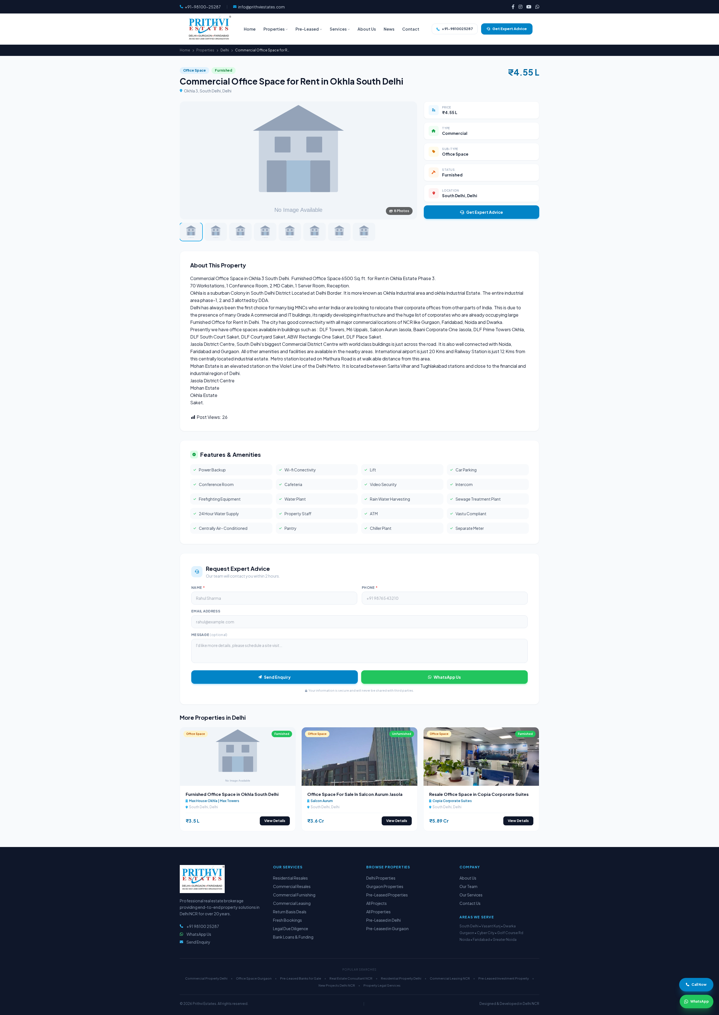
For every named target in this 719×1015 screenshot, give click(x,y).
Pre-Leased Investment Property (503, 978)
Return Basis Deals (289, 911)
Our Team (468, 886)
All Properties (378, 911)
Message (209, 635)
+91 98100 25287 (202, 926)
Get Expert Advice (484, 212)
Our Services (471, 894)
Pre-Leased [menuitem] (307, 28)
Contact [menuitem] (410, 28)
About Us (467, 877)
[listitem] (513, 6)
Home (185, 50)
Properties (205, 50)
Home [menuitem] (250, 28)
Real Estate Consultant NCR (350, 978)
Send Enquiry (277, 677)
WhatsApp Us (447, 677)
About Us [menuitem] (367, 28)
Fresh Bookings (287, 920)
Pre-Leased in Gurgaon (387, 928)
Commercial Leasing (292, 903)
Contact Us (470, 903)
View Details (274, 821)
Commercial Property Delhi (206, 978)
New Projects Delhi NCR (336, 985)
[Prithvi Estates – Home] (208, 29)
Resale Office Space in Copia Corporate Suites (479, 794)
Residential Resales (290, 877)
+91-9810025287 (457, 28)
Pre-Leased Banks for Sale (300, 978)
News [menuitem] (389, 28)
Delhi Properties (380, 877)
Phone (369, 587)
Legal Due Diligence (290, 928)
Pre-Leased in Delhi (383, 920)
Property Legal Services (382, 985)
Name (198, 587)
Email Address (205, 611)
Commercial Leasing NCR (450, 978)
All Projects (376, 903)
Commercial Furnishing (294, 894)
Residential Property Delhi (401, 978)
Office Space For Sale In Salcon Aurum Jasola (354, 794)
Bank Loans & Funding (293, 936)
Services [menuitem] (338, 28)
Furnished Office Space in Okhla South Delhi (232, 794)
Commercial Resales (292, 886)
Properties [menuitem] (274, 28)
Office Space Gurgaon (254, 978)
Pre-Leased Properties (387, 894)
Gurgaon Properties (384, 886)
